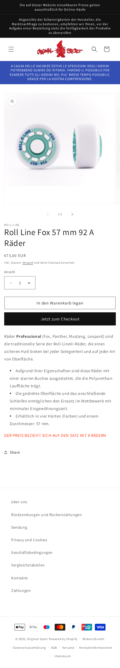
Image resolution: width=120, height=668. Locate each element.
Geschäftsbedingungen (32, 552)
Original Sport (37, 639)
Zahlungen (21, 590)
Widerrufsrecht (94, 639)
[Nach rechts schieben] (72, 214)
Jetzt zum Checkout (60, 319)
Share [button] (15, 452)
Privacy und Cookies (29, 539)
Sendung (19, 527)
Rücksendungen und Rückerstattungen (46, 514)
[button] (11, 49)
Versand (28, 262)
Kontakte (19, 577)
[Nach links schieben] (48, 214)
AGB (54, 648)
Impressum (62, 656)
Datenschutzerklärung (29, 648)
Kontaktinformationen (95, 648)
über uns (19, 501)
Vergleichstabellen (28, 565)
